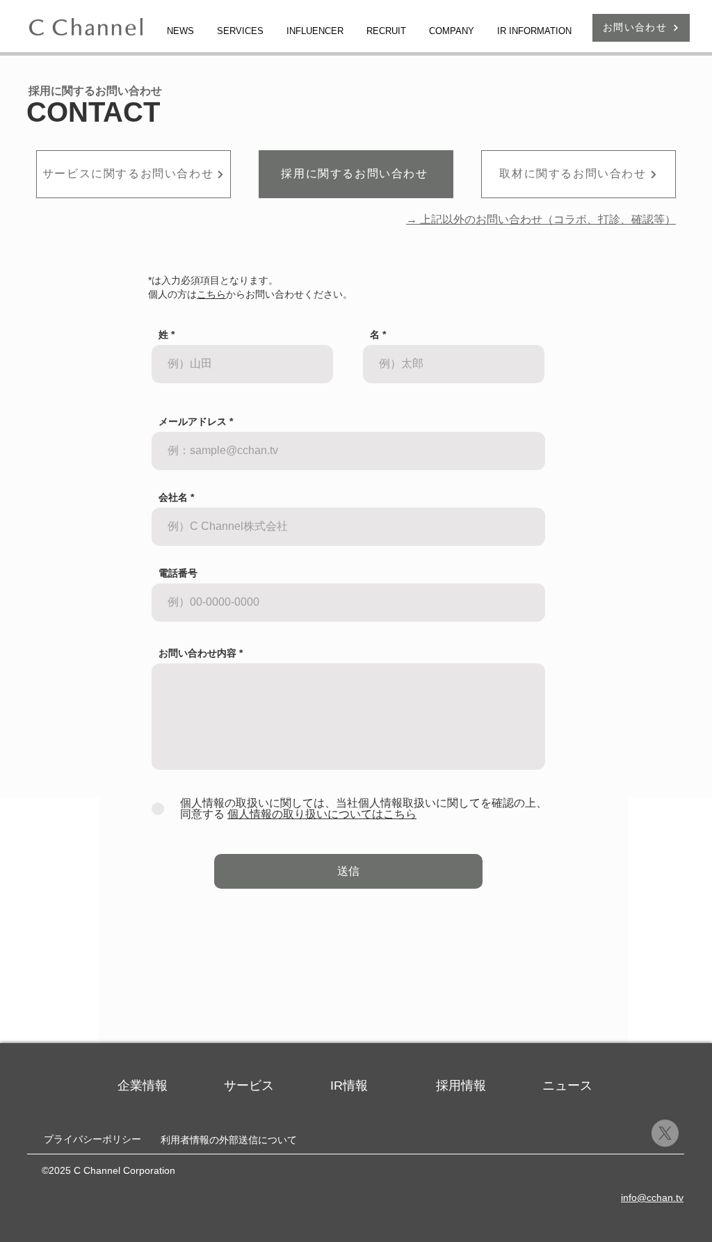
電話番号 (178, 573)
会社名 (173, 497)
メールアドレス (193, 421)
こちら (211, 294)
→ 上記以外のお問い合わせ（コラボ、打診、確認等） (541, 219)
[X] (665, 1133)
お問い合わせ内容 (197, 653)
